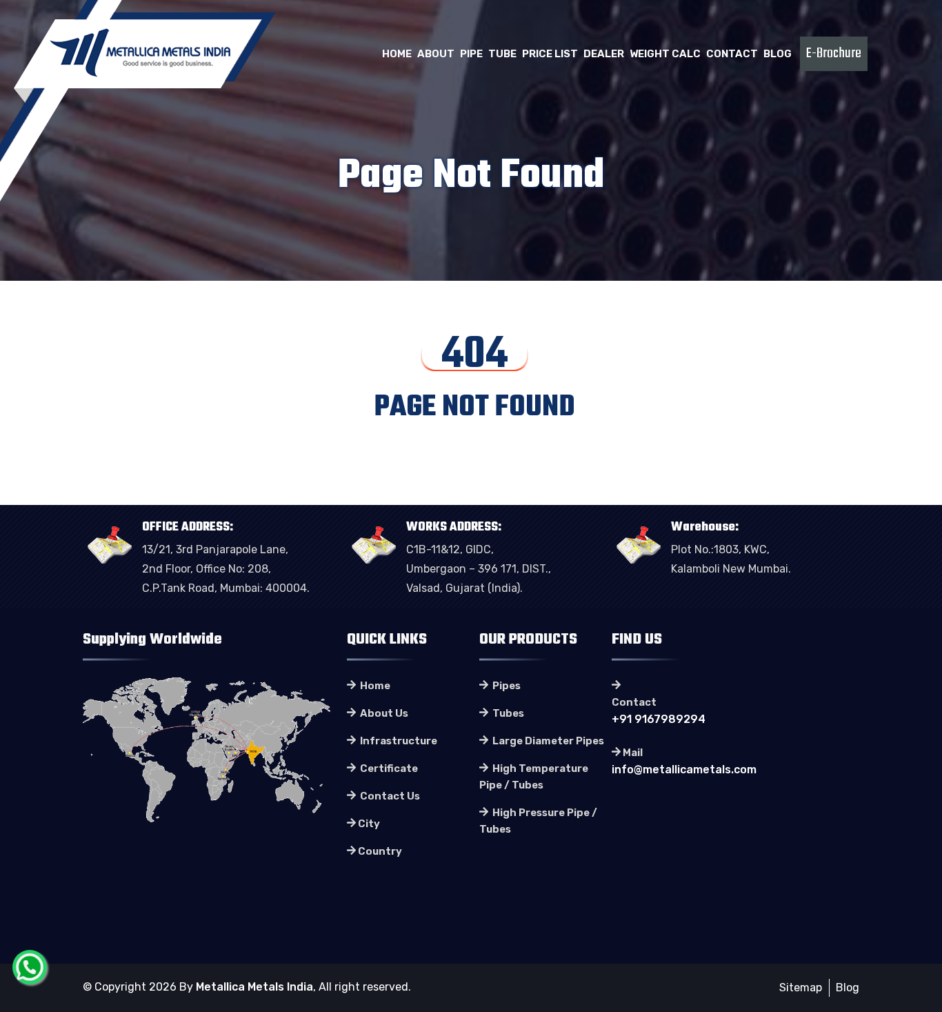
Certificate (388, 768)
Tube (502, 54)
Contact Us (389, 796)
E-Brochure (833, 53)
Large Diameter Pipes (547, 741)
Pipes (505, 685)
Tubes (507, 713)
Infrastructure (397, 741)
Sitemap (800, 987)
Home (397, 54)
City (369, 823)
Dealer (603, 54)
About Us (383, 713)
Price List (550, 54)
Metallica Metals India (254, 986)
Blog (777, 54)
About (435, 54)
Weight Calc (665, 54)
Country (380, 851)
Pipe (471, 54)
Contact (732, 54)
